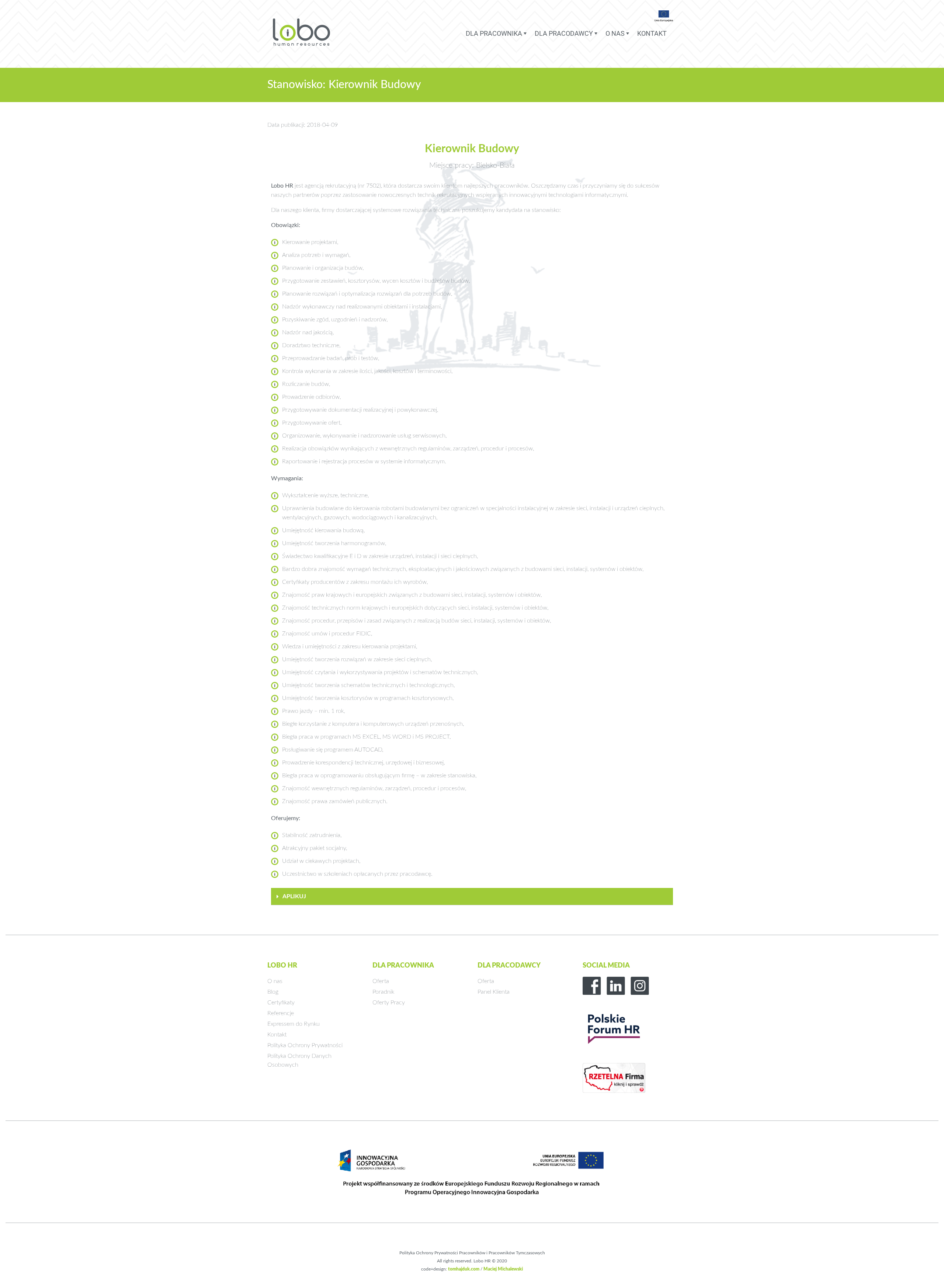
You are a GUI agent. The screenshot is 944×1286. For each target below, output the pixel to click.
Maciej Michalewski (503, 1269)
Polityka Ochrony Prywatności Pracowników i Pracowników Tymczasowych (472, 1253)
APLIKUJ (294, 896)
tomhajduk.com (463, 1269)
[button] (472, 896)
